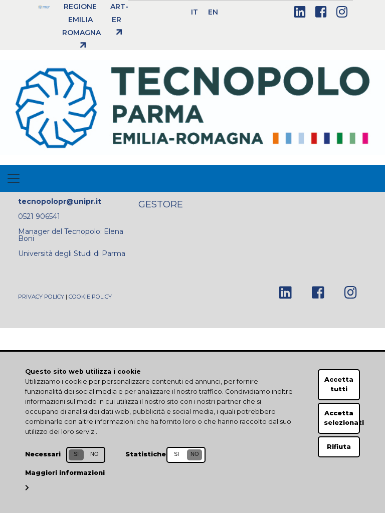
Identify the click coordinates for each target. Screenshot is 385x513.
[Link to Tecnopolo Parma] (192, 106)
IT (194, 12)
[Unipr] (44, 6)
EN (213, 12)
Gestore (160, 204)
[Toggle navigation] (13, 178)
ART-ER (119, 13)
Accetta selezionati (342, 417)
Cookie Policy (90, 296)
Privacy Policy (41, 296)
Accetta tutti (338, 384)
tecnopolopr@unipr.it (59, 201)
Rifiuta (339, 446)
